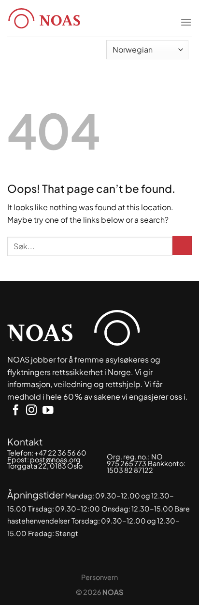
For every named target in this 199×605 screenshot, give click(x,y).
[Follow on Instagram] (31, 411)
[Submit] (182, 245)
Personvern (99, 577)
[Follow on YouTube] (48, 411)
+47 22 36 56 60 (60, 452)
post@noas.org (55, 459)
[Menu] (186, 16)
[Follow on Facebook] (15, 411)
